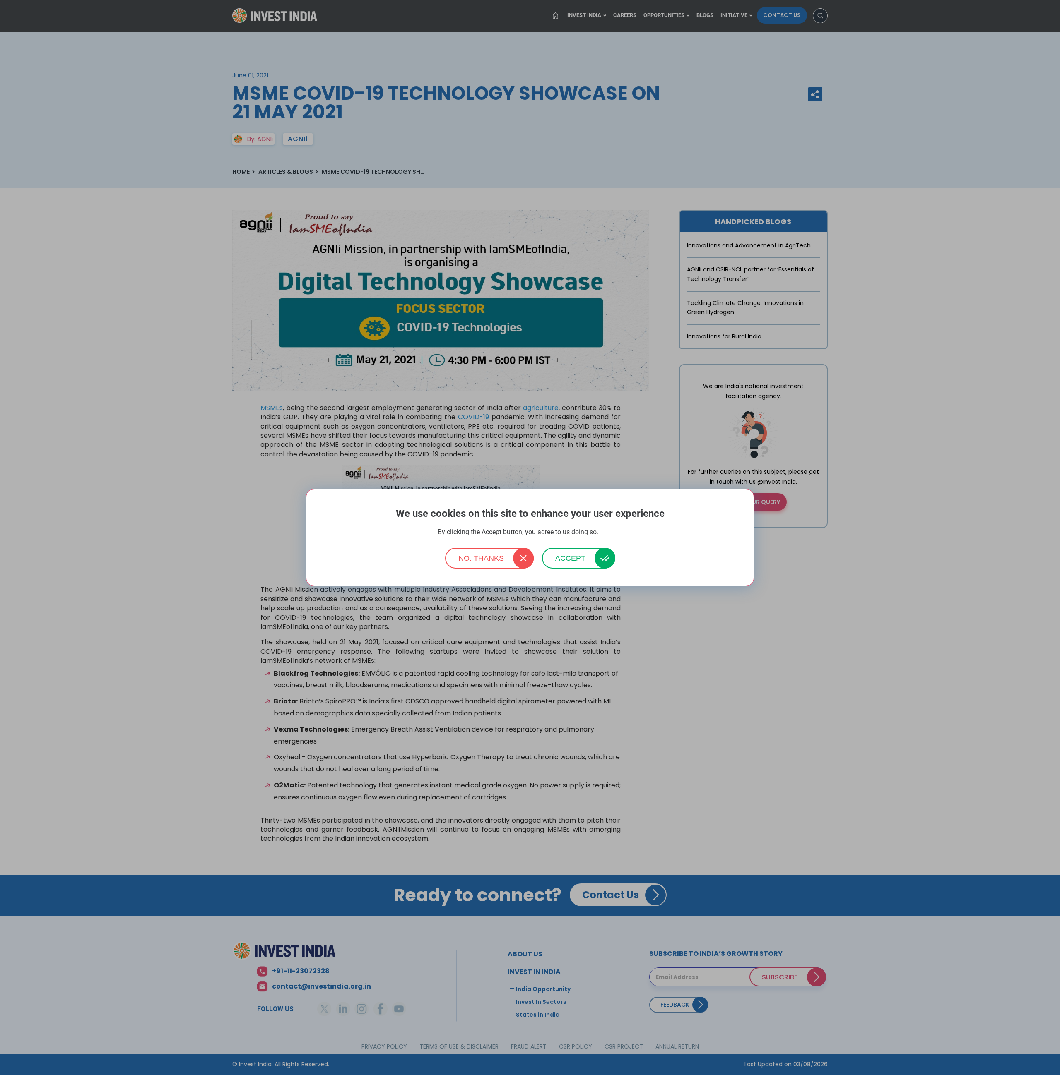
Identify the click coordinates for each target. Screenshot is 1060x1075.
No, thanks (481, 558)
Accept (570, 558)
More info (611, 532)
